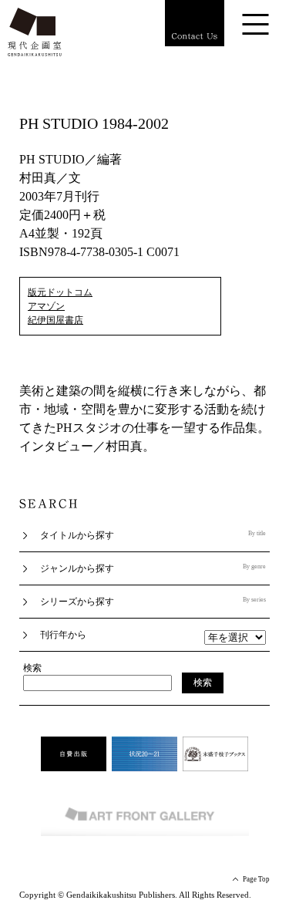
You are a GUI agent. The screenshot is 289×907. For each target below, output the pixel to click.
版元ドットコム (60, 292)
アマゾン (46, 306)
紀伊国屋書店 (55, 320)
